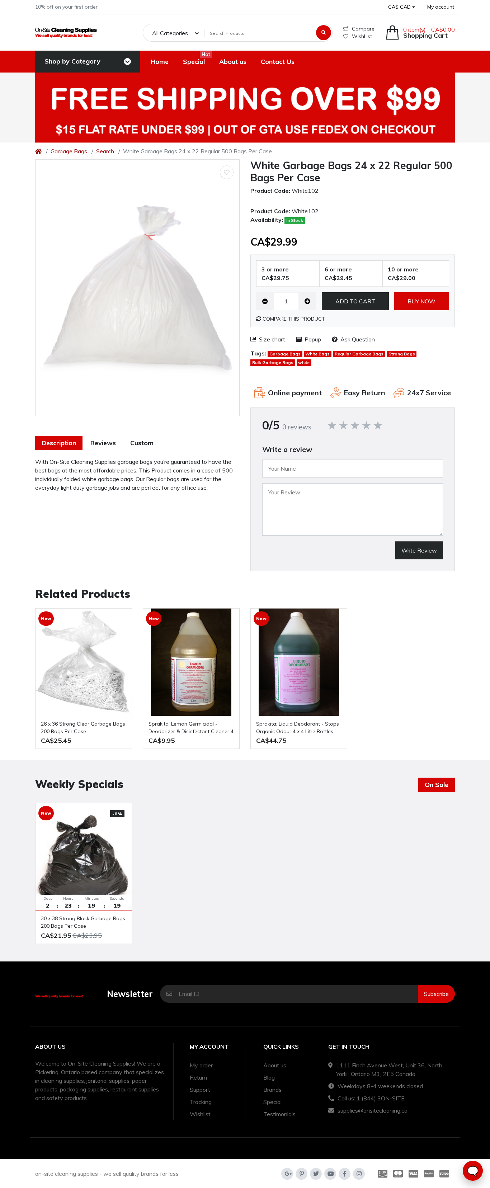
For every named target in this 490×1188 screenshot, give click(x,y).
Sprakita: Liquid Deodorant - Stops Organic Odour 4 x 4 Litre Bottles (297, 728)
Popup (313, 339)
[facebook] (344, 1174)
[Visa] (413, 1174)
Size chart (272, 339)
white (304, 362)
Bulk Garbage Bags (272, 362)
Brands (272, 1089)
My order (201, 1065)
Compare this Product (293, 319)
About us (274, 1065)
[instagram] (359, 1174)
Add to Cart (355, 301)
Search (105, 151)
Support (200, 1089)
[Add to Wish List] (227, 172)
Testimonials (279, 1114)
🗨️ (473, 1171)
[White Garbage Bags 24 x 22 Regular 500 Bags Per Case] (137, 288)
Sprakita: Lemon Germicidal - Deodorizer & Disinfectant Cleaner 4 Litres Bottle (191, 728)
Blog (269, 1077)
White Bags (317, 354)
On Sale (436, 785)
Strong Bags (401, 354)
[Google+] (287, 1174)
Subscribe (436, 993)
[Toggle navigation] (127, 61)
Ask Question (357, 339)
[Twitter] (316, 1174)
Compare (363, 28)
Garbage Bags (69, 151)
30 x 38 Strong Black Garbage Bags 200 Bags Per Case (83, 922)
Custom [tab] (142, 443)
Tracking (201, 1101)
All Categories (170, 33)
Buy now (421, 301)
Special (272, 1101)
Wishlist (200, 1114)
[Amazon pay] (381, 1174)
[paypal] (429, 1174)
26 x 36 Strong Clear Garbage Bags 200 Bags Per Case (83, 728)
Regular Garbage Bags (359, 354)
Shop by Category (72, 61)
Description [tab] (59, 443)
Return (198, 1077)
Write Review (419, 550)
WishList (362, 36)
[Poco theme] (66, 32)
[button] (401, 7)
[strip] (446, 1174)
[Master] (398, 1174)
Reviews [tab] (103, 443)
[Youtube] (330, 1174)
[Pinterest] (301, 1174)
